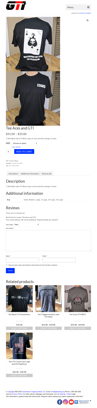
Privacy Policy (17, 394)
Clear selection (16, 147)
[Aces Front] (33, 98)
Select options (19, 328)
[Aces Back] (33, 44)
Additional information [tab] (30, 174)
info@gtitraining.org (58, 392)
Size (8, 143)
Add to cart (24, 151)
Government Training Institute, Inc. (34, 392)
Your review (10, 228)
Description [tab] (13, 174)
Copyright (11, 392)
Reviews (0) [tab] (46, 174)
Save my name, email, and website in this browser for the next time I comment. (33, 265)
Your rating (10, 224)
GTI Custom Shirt (14, 165)
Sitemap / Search (66, 394)
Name (8, 256)
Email (45, 256)
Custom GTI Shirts (84, 13)
